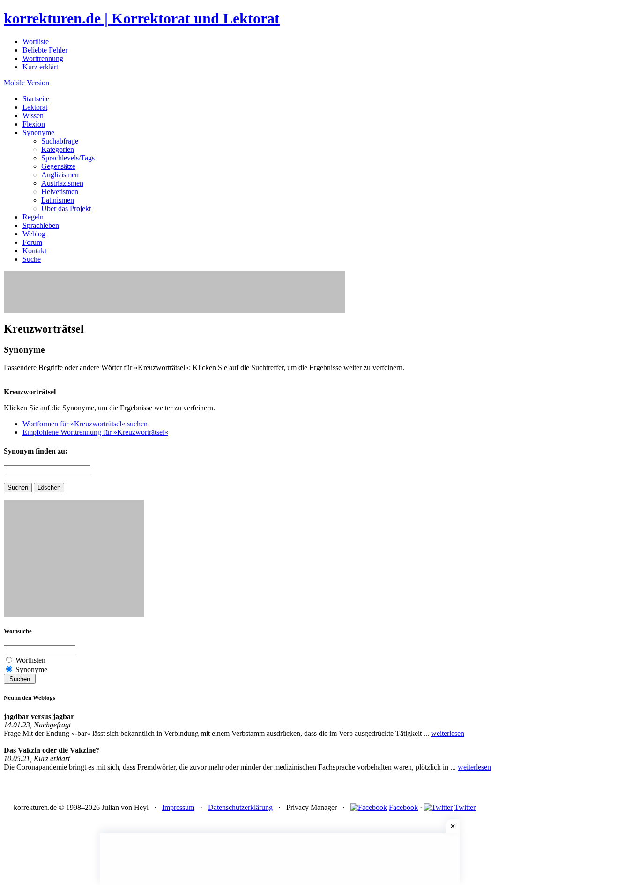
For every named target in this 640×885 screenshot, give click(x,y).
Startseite (35, 99)
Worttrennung (42, 58)
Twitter (465, 807)
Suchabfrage (59, 141)
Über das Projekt (66, 208)
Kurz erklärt (40, 67)
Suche (31, 259)
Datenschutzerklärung (240, 807)
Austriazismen (62, 183)
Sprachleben (40, 225)
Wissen (33, 116)
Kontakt (34, 251)
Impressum (178, 807)
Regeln (33, 217)
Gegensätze (58, 166)
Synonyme (38, 132)
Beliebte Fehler (44, 50)
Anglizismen (60, 175)
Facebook (403, 807)
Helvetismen (59, 192)
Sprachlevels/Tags (68, 158)
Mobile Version (26, 83)
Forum (32, 242)
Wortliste (35, 41)
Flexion (33, 124)
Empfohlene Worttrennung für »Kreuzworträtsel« (95, 432)
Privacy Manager (311, 807)
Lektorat (34, 107)
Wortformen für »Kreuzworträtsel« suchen (85, 424)
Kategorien (57, 149)
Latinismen (57, 200)
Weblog (33, 234)
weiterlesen (447, 733)
